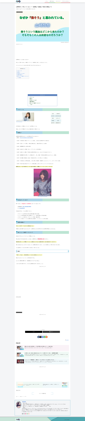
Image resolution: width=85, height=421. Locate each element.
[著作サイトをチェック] (38, 337)
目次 (41, 95)
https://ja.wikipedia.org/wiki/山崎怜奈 (26, 137)
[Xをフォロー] (40, 337)
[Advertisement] (42, 51)
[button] (51, 332)
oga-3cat (24, 401)
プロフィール (19, 70)
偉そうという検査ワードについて (23, 76)
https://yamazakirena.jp (19, 121)
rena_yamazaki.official (27, 206)
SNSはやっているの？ (21, 73)
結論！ (19, 77)
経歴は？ (18, 72)
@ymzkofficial (22, 208)
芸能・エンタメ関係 (19, 312)
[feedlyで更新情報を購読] (44, 337)
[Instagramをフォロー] (42, 337)
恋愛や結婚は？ (20, 74)
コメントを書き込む (42, 393)
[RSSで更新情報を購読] (46, 337)
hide (24, 68)
